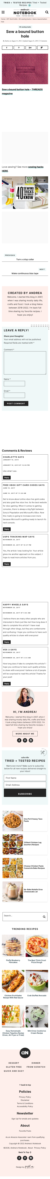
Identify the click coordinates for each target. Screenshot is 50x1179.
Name (7, 379)
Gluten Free (14, 1067)
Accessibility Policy (25, 1106)
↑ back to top (25, 1085)
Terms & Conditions (25, 1103)
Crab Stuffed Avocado (36, 995)
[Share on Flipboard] (42, 48)
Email (7, 391)
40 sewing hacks (25, 27)
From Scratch (36, 1067)
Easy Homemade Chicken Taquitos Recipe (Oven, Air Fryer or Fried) (13, 1033)
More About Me (25, 734)
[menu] (3, 12)
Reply (6, 477)
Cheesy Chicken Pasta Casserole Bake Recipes (34, 867)
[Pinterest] (25, 740)
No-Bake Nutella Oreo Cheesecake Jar (33, 890)
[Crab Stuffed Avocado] (37, 991)
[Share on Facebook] (7, 48)
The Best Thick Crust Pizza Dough (37, 961)
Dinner (36, 1063)
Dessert (14, 1063)
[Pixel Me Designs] (29, 1167)
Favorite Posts (25, 1131)
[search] (47, 12)
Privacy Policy (25, 1097)
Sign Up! (15, 1119)
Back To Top (24, 1152)
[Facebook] (19, 740)
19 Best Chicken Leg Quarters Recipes (32, 843)
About (30, 1148)
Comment (9, 349)
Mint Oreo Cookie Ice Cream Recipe (37, 1032)
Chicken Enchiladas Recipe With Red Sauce (13, 996)
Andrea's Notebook (25, 12)
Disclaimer (25, 1100)
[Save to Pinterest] (19, 48)
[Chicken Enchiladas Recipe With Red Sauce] (13, 991)
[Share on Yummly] (31, 48)
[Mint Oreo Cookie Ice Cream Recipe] (37, 1026)
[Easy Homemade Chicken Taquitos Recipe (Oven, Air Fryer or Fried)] (13, 1026)
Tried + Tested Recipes (25, 3)
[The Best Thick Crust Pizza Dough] (37, 956)
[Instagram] (31, 740)
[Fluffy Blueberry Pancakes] (13, 956)
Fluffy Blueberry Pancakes (13, 961)
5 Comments (43, 41)
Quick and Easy (14, 1071)
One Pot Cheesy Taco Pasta (33, 820)
